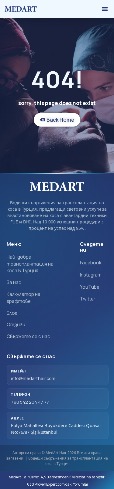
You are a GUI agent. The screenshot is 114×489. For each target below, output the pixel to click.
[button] (105, 9)
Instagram (91, 275)
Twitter (87, 299)
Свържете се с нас (28, 336)
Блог (12, 313)
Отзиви (16, 324)
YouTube (89, 287)
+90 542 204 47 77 (30, 402)
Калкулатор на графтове (23, 297)
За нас (14, 282)
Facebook (90, 263)
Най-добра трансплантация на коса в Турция (30, 264)
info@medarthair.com (33, 378)
